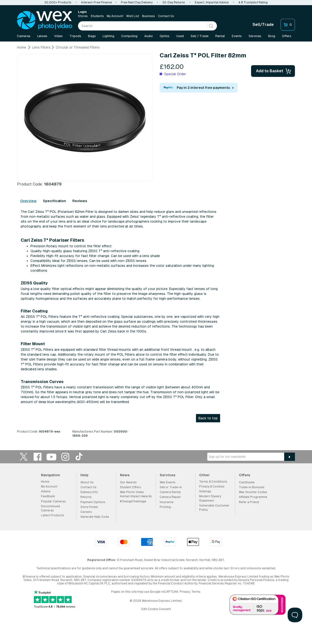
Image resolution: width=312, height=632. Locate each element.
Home (45, 481)
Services (255, 36)
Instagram (65, 457)
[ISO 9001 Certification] (257, 606)
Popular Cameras (53, 501)
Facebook (37, 457)
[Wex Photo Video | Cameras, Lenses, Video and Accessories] (44, 20)
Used (180, 36)
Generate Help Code (94, 516)
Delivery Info (89, 492)
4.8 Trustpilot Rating (253, 2)
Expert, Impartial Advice (212, 2)
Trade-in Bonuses (251, 487)
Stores (83, 16)
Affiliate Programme (253, 497)
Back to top (208, 418)
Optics (164, 36)
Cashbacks (247, 482)
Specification (54, 201)
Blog (271, 36)
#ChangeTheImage (133, 501)
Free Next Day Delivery (137, 2)
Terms (195, 591)
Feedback (48, 496)
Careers (86, 512)
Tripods (75, 36)
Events (237, 36)
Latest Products (52, 515)
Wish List (132, 16)
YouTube (51, 457)
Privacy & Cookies (211, 486)
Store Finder (89, 507)
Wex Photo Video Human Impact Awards (136, 494)
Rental (220, 36)
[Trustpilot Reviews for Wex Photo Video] (54, 599)
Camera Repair (170, 497)
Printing (165, 507)
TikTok (79, 457)
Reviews (79, 201)
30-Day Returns (173, 2)
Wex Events (168, 482)
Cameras (23, 36)
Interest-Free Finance (96, 2)
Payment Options (92, 502)
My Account (115, 16)
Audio (148, 36)
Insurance (167, 502)
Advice (45, 491)
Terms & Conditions (213, 481)
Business (148, 16)
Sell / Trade (199, 36)
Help (84, 475)
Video (58, 36)
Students (97, 16)
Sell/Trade (263, 24)
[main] (156, 243)
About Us (87, 482)
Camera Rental (170, 492)
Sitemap (205, 491)
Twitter (24, 457)
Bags (92, 36)
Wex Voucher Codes (253, 492)
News (125, 475)
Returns (86, 497)
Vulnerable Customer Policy (214, 507)
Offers (286, 36)
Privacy (185, 591)
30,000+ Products (57, 2)
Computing (129, 36)
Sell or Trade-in (171, 487)
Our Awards (128, 482)
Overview (28, 201)
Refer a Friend (249, 502)
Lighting (108, 36)
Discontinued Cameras (50, 508)
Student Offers (130, 487)
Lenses (42, 36)
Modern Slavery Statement (210, 498)
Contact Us (166, 16)
